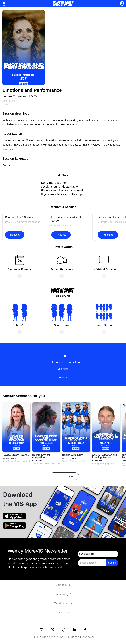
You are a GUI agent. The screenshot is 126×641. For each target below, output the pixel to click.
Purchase (108, 234)
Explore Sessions (64, 476)
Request (14, 234)
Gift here (63, 368)
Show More (8, 149)
